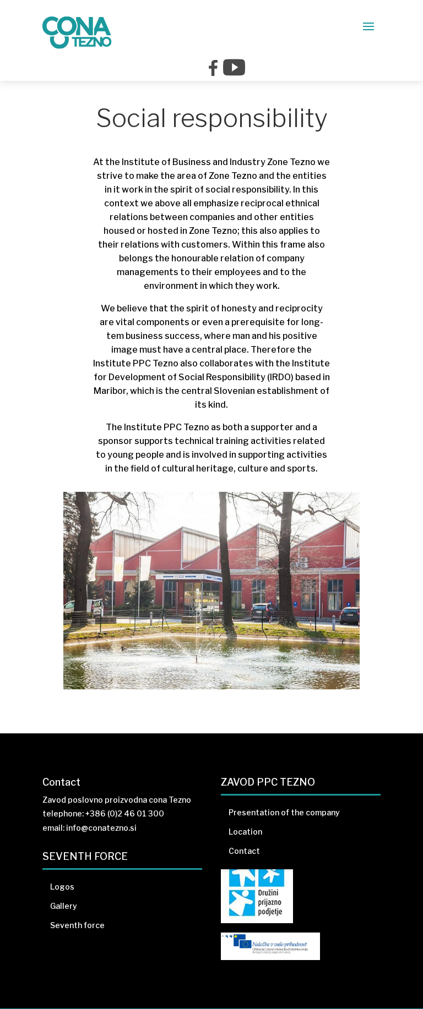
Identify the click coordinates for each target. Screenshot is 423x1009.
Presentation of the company (284, 812)
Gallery (63, 906)
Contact (244, 851)
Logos (62, 886)
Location (245, 831)
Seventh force (77, 925)
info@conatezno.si (101, 827)
